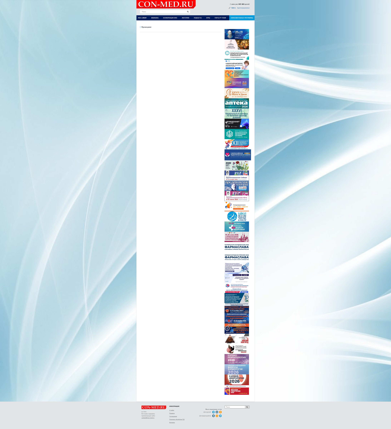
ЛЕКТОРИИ (185, 18)
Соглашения (173, 416)
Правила (172, 413)
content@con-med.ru (148, 418)
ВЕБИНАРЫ (155, 18)
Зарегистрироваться (243, 8)
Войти (234, 8)
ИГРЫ (208, 18)
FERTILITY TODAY (220, 18)
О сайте (171, 410)
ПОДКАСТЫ (198, 18)
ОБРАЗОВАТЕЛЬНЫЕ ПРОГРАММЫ (242, 18)
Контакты (172, 422)
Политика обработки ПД (177, 419)
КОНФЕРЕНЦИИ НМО (170, 18)
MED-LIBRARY (142, 18)
